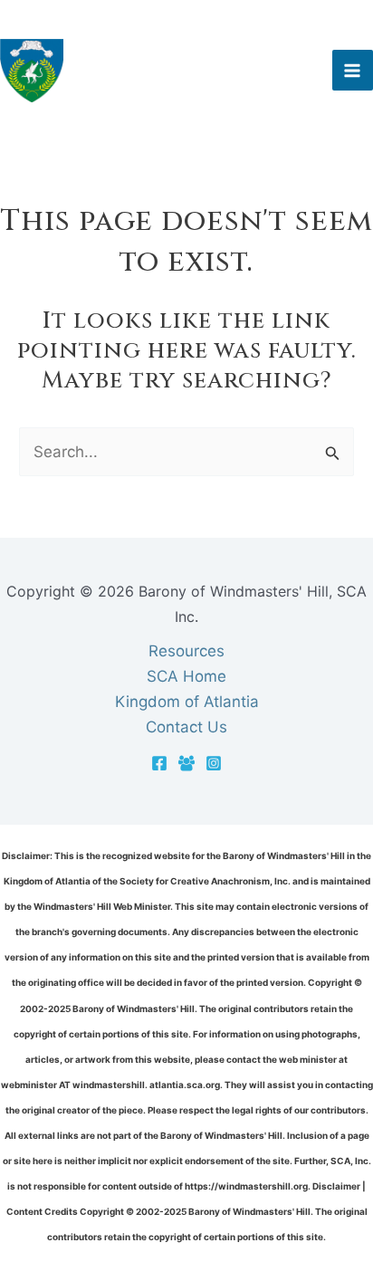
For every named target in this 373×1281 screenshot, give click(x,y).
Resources (186, 651)
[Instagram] (214, 763)
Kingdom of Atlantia (187, 702)
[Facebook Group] (186, 763)
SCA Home (186, 676)
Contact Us (186, 727)
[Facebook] (159, 763)
